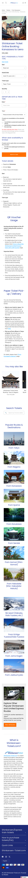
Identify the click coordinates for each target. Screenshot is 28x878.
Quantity (4, 88)
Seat (3, 64)
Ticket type (5, 80)
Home (3, 10)
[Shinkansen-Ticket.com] (14, 2)
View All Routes (10, 725)
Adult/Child (5, 72)
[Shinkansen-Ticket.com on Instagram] (7, 856)
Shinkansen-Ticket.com (10, 755)
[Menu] (2, 3)
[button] (24, 877)
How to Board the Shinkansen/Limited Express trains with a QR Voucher (14, 245)
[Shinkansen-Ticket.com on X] (10, 856)
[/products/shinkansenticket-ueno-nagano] (10, 379)
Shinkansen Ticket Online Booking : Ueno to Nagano (10, 391)
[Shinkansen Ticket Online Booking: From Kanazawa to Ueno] (14, 28)
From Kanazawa (16, 10)
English (5, 861)
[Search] (5, 3)
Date (3, 102)
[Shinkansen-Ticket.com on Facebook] (3, 856)
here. (9, 328)
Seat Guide (5, 62)
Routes (8, 10)
